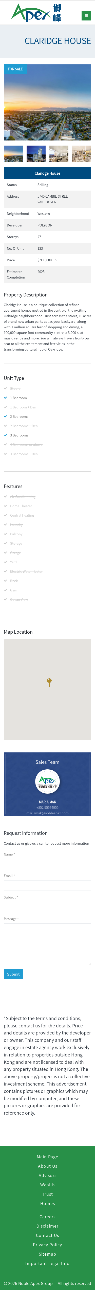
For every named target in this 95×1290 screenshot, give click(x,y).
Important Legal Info (47, 1263)
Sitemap (47, 1254)
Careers (47, 1216)
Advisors (47, 1175)
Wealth (47, 1185)
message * (11, 918)
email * (9, 875)
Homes (47, 1203)
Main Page (47, 1157)
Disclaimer (47, 1226)
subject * (11, 897)
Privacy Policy (47, 1244)
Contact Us (47, 1235)
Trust (47, 1194)
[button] (49, 684)
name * (9, 854)
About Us (47, 1166)
